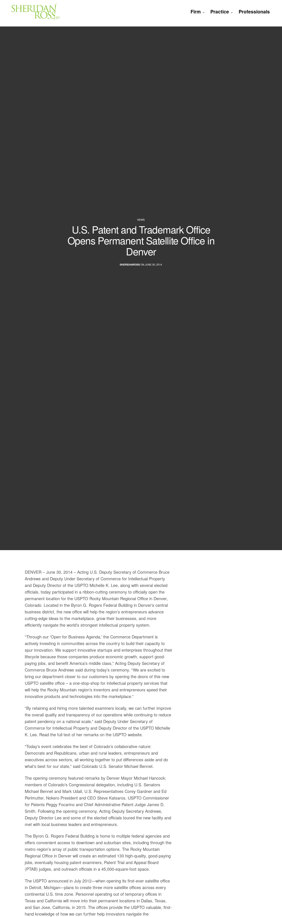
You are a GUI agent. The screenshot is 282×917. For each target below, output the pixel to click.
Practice (219, 11)
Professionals (254, 11)
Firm (196, 11)
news (141, 219)
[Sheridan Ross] (44, 11)
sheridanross (130, 265)
